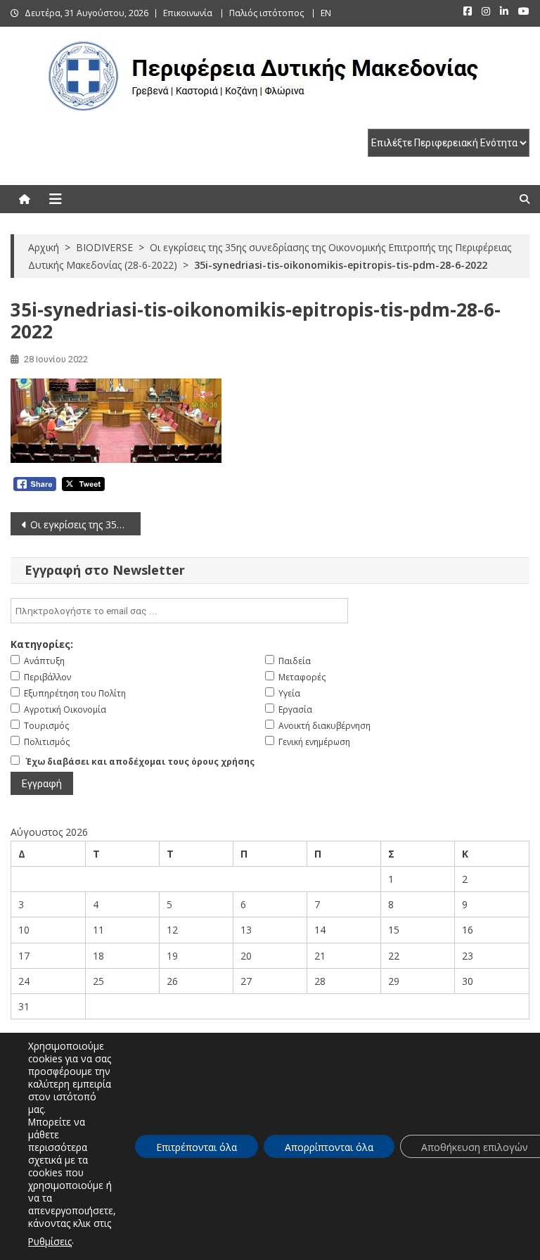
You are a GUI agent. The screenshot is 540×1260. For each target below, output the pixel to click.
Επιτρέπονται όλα (196, 1147)
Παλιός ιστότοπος (266, 13)
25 (98, 981)
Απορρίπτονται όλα (329, 1147)
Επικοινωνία (187, 13)
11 (98, 929)
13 (246, 929)
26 (172, 981)
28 (320, 981)
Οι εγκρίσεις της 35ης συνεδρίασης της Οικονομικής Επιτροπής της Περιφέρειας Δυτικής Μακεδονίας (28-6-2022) (85, 524)
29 (393, 981)
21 (320, 955)
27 (246, 981)
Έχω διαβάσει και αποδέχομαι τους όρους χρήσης (140, 762)
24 (24, 981)
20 (246, 955)
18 (98, 955)
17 (24, 955)
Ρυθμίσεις (50, 1241)
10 (24, 929)
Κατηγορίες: (42, 644)
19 (172, 955)
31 (24, 1006)
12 (172, 929)
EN (326, 13)
